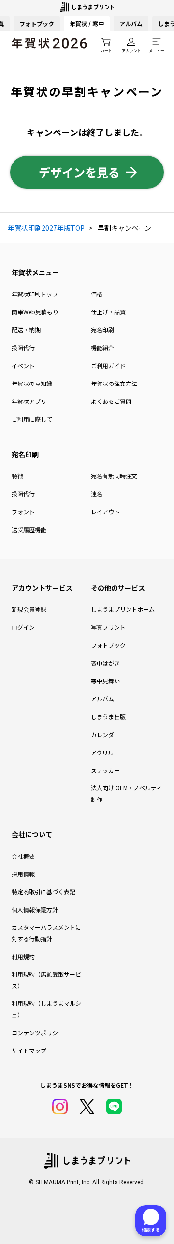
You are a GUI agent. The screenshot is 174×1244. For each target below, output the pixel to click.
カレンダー (105, 734)
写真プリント (108, 627)
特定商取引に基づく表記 (43, 892)
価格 (96, 294)
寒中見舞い (105, 681)
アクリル (102, 752)
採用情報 (23, 874)
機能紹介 (102, 347)
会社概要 (23, 856)
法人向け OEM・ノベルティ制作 (126, 793)
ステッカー (105, 770)
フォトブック (36, 23)
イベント (23, 365)
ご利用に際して (32, 419)
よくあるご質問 (111, 401)
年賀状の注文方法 (114, 383)
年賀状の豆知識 (32, 383)
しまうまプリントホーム (123, 609)
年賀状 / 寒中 (87, 23)
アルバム (131, 23)
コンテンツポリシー (38, 1032)
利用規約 (23, 956)
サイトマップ (29, 1050)
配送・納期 (26, 330)
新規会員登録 (29, 609)
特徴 (17, 476)
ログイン (23, 627)
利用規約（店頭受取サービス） (46, 980)
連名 (96, 493)
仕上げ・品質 (108, 312)
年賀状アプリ (29, 401)
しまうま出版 (108, 716)
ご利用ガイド (108, 365)
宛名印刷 (102, 330)
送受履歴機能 (29, 529)
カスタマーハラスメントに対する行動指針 (46, 933)
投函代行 (23, 347)
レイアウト (105, 511)
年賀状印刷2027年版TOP (46, 228)
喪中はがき (105, 663)
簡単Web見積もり (35, 312)
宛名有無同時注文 (114, 476)
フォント (23, 511)
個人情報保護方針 (35, 909)
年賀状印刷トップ (35, 294)
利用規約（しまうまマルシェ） (46, 1009)
